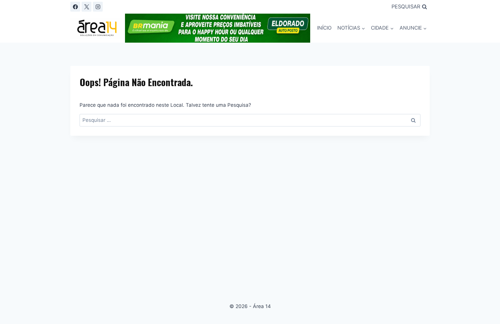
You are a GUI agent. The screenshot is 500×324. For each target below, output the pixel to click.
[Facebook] (75, 7)
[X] (86, 7)
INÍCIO (324, 28)
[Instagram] (98, 7)
